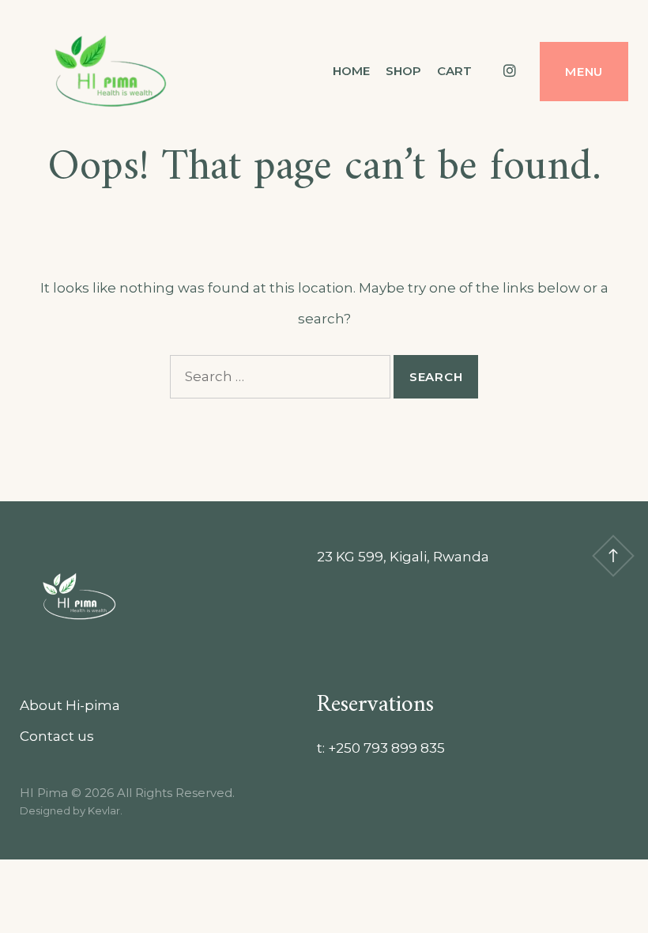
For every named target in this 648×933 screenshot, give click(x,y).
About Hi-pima (70, 705)
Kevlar (104, 810)
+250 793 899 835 (386, 748)
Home (351, 70)
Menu (584, 71)
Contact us (57, 736)
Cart (454, 70)
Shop (403, 70)
